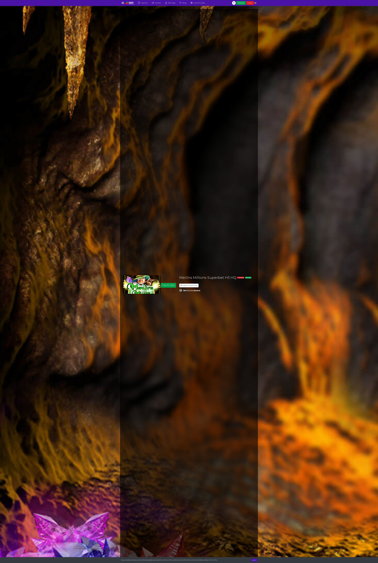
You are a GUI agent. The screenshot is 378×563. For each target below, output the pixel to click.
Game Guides (199, 3)
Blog (184, 3)
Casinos (144, 3)
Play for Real (168, 285)
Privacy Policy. (213, 560)
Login (249, 3)
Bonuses (171, 3)
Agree (254, 560)
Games (158, 3)
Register (241, 3)
